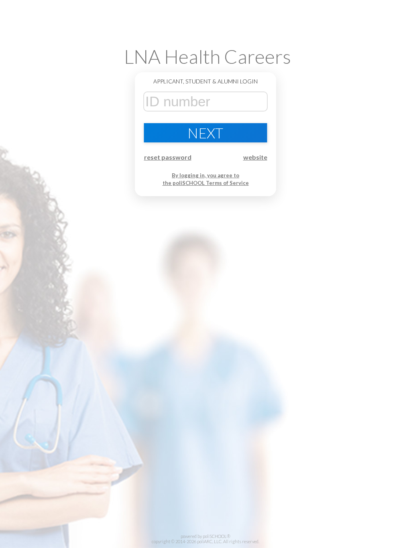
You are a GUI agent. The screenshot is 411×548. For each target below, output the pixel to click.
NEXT (205, 132)
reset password (167, 157)
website (255, 157)
